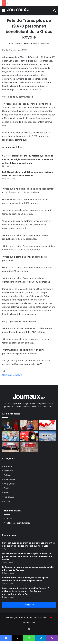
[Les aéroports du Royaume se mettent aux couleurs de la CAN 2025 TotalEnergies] (29, 447)
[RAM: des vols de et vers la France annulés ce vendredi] (47, 436)
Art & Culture (9, 484)
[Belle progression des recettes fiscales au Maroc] (47, 425)
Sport (6, 492)
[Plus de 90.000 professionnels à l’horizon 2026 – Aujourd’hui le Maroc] (29, 425)
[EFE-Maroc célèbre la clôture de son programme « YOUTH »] (10, 447)
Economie (8, 471)
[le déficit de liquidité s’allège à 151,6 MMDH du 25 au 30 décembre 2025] (10, 436)
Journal (7, 501)
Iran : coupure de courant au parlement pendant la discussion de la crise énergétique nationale (28, 544)
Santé (6, 488)
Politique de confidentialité (18, 523)
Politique (8, 475)
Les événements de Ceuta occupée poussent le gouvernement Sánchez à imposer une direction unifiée (27, 556)
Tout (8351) (29, 604)
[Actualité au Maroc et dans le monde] (18, 10)
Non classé (9, 497)
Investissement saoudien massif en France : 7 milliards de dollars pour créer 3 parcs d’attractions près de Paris (25, 591)
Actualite (8, 466)
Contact (9, 518)
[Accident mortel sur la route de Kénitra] (29, 436)
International (9, 479)
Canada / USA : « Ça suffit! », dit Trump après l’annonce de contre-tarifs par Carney (25, 579)
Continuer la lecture (12, 375)
